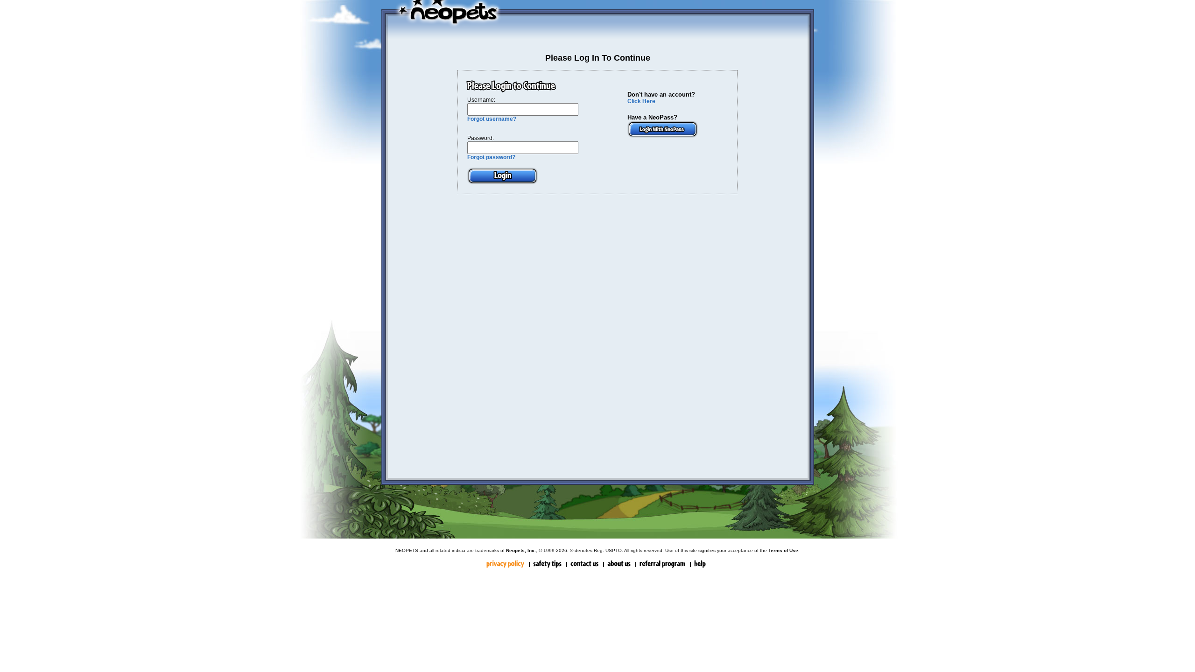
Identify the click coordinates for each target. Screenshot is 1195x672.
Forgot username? (491, 119)
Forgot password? (491, 157)
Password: (480, 138)
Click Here (641, 101)
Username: (481, 100)
